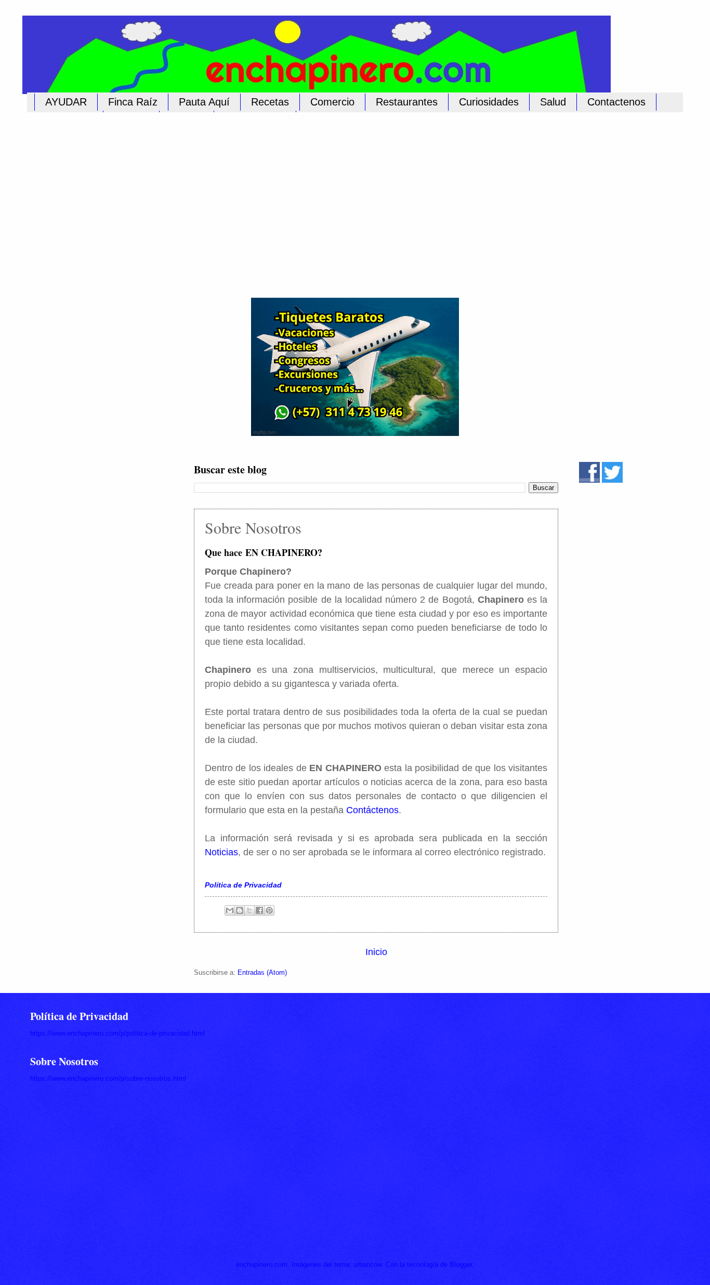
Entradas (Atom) (262, 972)
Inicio (376, 952)
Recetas (270, 102)
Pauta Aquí (204, 102)
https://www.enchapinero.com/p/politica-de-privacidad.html (117, 1033)
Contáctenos (372, 810)
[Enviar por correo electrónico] (230, 910)
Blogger (461, 1264)
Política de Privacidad (243, 885)
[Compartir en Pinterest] (269, 910)
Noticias (221, 852)
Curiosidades (489, 102)
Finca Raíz (132, 102)
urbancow (367, 1264)
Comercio (332, 102)
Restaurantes (407, 102)
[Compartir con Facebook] (259, 910)
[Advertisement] (344, 199)
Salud (553, 102)
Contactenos (616, 102)
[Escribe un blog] (239, 910)
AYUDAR (66, 102)
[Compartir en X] (249, 910)
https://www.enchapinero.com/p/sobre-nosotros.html (108, 1078)
